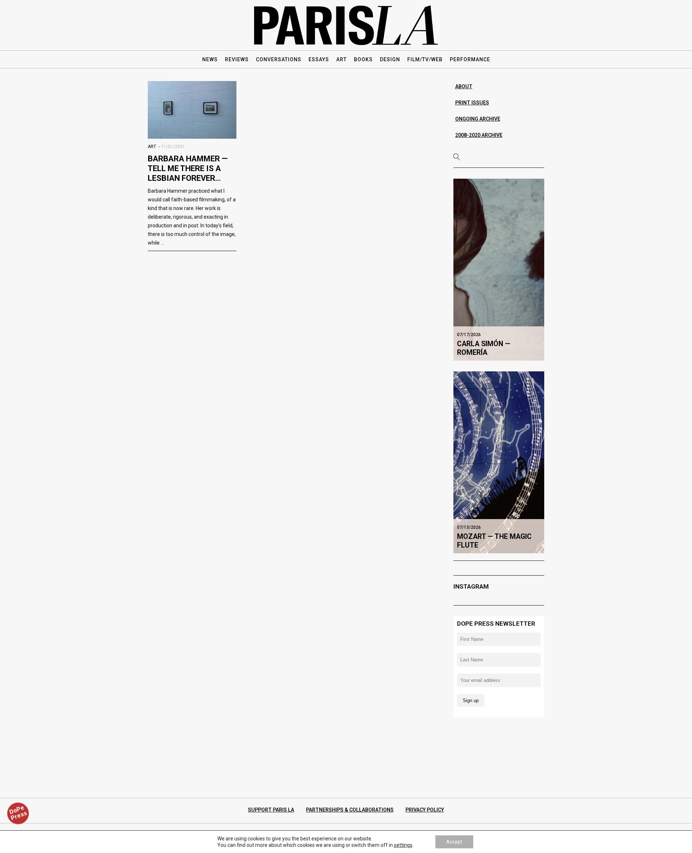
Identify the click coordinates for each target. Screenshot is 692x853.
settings (403, 845)
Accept (454, 842)
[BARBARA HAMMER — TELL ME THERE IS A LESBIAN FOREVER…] (192, 110)
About (464, 86)
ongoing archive (477, 119)
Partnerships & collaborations (350, 810)
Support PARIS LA (271, 810)
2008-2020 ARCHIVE (478, 135)
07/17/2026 (469, 334)
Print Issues (472, 103)
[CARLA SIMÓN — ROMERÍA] (499, 269)
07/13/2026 (469, 527)
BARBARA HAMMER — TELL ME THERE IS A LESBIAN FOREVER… (188, 168)
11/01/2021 (173, 146)
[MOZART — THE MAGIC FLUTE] (499, 462)
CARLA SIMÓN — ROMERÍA (483, 348)
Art (152, 146)
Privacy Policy (424, 810)
